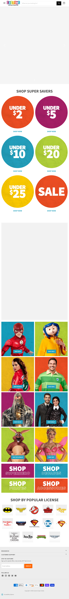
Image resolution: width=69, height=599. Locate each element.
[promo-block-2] (51, 468)
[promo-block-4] (51, 483)
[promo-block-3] (17, 483)
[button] (2, 592)
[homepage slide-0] (34, 269)
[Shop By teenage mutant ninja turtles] (41, 534)
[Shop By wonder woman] (21, 507)
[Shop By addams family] (27, 534)
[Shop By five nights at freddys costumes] (7, 521)
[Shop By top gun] (54, 534)
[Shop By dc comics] (48, 521)
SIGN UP (28, 564)
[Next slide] (64, 44)
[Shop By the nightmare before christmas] (14, 534)
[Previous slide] (5, 44)
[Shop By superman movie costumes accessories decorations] (61, 521)
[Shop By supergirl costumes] (34, 521)
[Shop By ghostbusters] (34, 507)
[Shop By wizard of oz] (61, 507)
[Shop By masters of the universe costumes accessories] (21, 521)
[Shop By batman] (7, 507)
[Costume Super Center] (13, 3)
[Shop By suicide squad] (48, 507)
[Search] (58, 3)
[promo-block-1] (17, 468)
